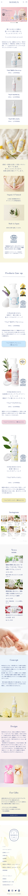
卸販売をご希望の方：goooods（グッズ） (12, 867)
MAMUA (19, 893)
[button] (1, 2)
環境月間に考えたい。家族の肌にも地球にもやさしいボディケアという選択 (14, 593)
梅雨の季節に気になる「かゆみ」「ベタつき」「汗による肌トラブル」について (14, 567)
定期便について (6, 852)
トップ (4, 846)
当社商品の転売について (8, 885)
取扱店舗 (4, 861)
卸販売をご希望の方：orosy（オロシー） (12, 864)
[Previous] (3, 14)
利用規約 (4, 879)
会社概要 (4, 858)
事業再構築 (5, 870)
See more (14, 538)
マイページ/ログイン (7, 849)
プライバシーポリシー (7, 876)
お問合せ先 (5, 855)
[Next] (24, 14)
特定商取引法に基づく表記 (8, 881)
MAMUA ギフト (14, 815)
